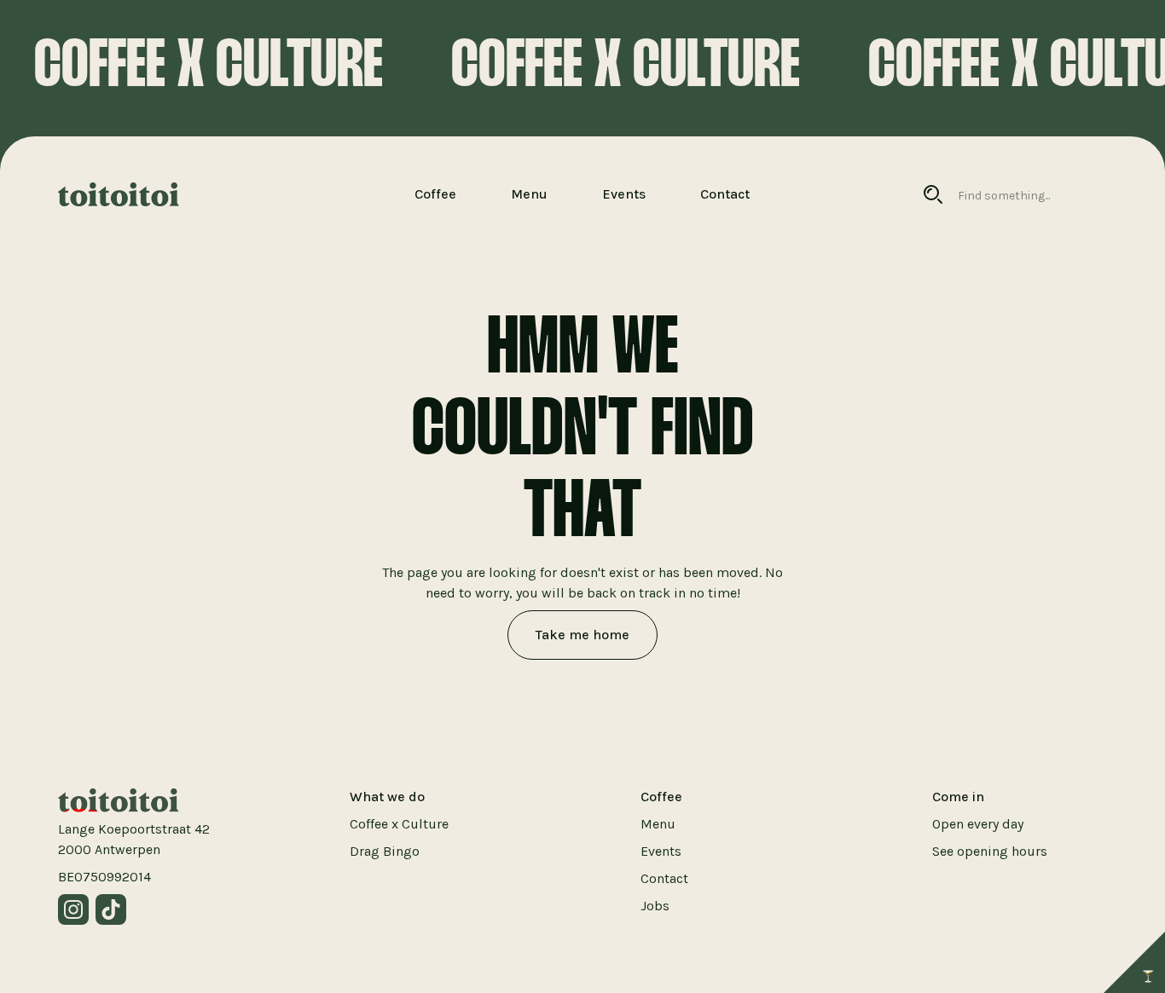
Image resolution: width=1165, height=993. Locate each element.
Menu (529, 194)
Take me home (582, 634)
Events (624, 194)
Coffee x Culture (399, 824)
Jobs (654, 906)
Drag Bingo (385, 851)
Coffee (435, 194)
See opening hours (989, 851)
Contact (725, 194)
